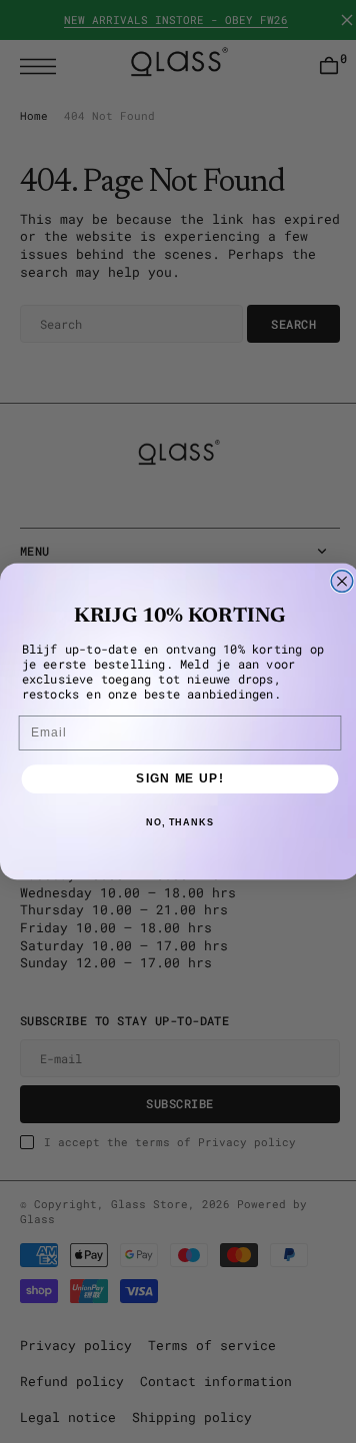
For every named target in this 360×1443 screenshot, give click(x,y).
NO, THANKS (172, 822)
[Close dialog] (335, 582)
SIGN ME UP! (172, 778)
